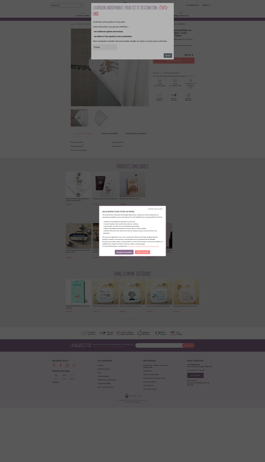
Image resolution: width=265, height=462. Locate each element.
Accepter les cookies (124, 252)
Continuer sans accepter (155, 209)
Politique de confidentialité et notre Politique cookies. (143, 246)
